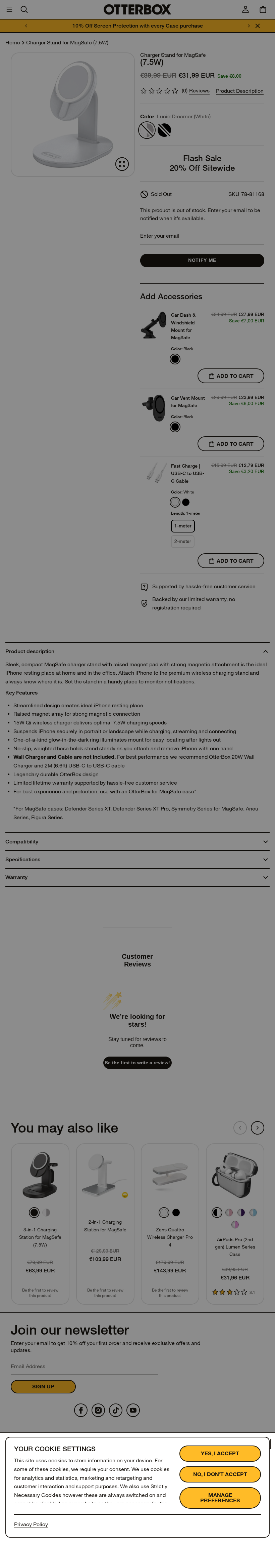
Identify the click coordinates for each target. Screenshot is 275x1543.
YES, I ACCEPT (220, 1453)
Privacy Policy (31, 1524)
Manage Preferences (220, 1498)
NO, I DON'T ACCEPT (220, 1474)
